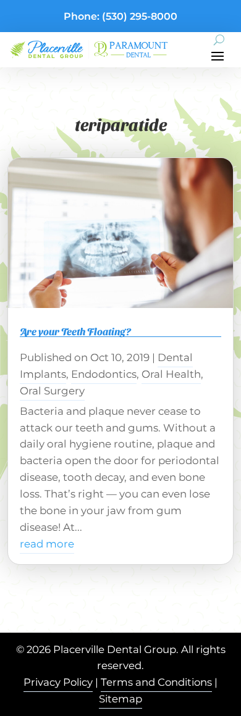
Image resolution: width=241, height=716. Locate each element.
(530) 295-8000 (139, 16)
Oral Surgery (52, 391)
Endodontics (104, 374)
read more (47, 544)
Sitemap (120, 699)
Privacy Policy (58, 682)
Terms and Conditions (156, 682)
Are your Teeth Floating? (75, 331)
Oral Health (171, 374)
